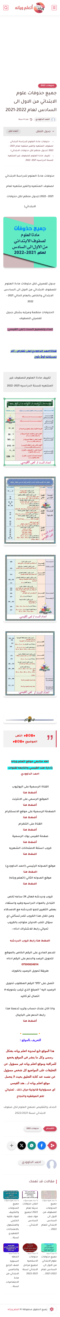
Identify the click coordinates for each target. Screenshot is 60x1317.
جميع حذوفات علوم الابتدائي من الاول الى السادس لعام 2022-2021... (49, 1265)
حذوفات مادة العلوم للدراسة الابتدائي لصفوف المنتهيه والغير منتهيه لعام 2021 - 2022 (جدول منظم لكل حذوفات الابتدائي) (31, 146)
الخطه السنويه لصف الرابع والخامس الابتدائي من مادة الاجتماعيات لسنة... (12, 1272)
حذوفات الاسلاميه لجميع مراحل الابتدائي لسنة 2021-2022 (30, 1265)
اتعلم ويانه (14, 1309)
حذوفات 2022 (47, 86)
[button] (42, 1145)
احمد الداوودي (43, 119)
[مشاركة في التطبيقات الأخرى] (12, 1145)
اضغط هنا (30, 854)
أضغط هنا (30, 792)
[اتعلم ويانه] (30, 7)
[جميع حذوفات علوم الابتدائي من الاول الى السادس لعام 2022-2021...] (49, 1247)
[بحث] (5, 7)
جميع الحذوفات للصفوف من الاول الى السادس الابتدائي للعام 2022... (49, 1217)
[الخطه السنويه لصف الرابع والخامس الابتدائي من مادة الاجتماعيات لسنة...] (11, 1247)
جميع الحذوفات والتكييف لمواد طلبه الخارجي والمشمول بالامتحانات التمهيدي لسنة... (12, 1221)
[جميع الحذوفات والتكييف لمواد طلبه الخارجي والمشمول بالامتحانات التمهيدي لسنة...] (11, 1195)
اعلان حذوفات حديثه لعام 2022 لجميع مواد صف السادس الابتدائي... (30, 1215)
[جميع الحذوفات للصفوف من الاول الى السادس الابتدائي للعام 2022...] (49, 1195)
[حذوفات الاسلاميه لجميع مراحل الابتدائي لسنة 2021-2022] (30, 1247)
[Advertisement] (30, 51)
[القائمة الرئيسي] (54, 7)
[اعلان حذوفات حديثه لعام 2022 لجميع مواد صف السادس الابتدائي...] (30, 1195)
